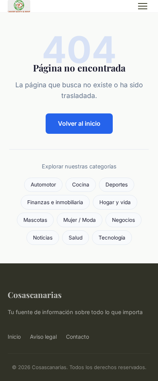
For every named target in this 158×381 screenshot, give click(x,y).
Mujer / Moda (79, 220)
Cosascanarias (35, 294)
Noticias (43, 238)
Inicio (14, 336)
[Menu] (142, 6)
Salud (75, 238)
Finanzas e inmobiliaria (55, 202)
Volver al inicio (79, 123)
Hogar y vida (115, 202)
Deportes (116, 184)
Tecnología (112, 238)
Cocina (80, 184)
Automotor (43, 184)
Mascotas (35, 220)
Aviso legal (43, 336)
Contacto (77, 336)
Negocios (123, 220)
